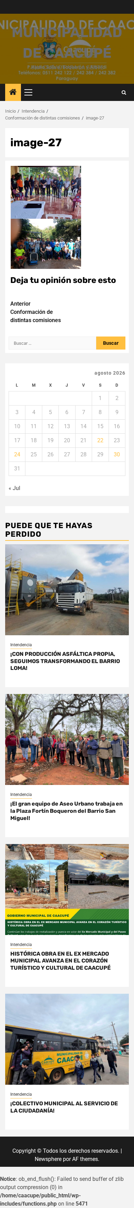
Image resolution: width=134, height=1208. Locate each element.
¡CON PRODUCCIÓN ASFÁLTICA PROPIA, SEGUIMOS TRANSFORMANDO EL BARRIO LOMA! (65, 661)
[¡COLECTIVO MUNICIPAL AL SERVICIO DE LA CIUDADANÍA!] (67, 1039)
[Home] (13, 93)
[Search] (124, 92)
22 (100, 440)
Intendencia (21, 644)
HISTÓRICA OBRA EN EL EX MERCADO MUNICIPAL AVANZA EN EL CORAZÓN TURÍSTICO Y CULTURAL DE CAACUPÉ (60, 960)
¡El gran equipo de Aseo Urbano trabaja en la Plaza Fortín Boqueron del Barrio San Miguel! (66, 810)
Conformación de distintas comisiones (35, 311)
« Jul (14, 488)
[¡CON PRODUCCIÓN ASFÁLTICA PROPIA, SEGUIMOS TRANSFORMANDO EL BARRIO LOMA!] (67, 589)
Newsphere (48, 1159)
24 (17, 454)
